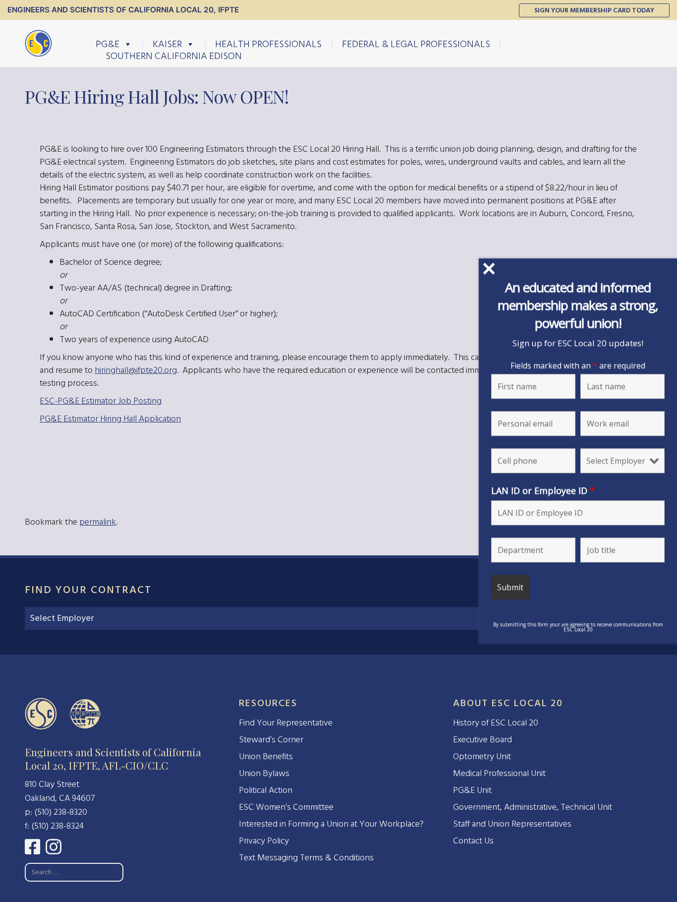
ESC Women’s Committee (286, 807)
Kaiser (167, 43)
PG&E (107, 43)
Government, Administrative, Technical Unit (532, 807)
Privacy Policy (264, 841)
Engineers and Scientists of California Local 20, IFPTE (123, 9)
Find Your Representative (286, 723)
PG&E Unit (472, 790)
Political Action (265, 790)
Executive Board (482, 739)
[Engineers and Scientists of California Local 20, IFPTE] (38, 43)
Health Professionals (268, 43)
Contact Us (473, 841)
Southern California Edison (174, 55)
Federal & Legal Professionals (416, 43)
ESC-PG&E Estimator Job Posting (101, 401)
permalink (97, 522)
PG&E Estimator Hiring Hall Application (110, 419)
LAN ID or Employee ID (543, 490)
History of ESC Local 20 (495, 723)
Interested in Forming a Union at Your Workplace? (331, 824)
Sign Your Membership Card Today (594, 10)
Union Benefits (266, 756)
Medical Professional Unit (499, 773)
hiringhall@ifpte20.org (136, 370)
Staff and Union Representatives (512, 824)
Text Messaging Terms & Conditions (306, 857)
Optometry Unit (482, 756)
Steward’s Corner (271, 739)
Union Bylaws (264, 773)
